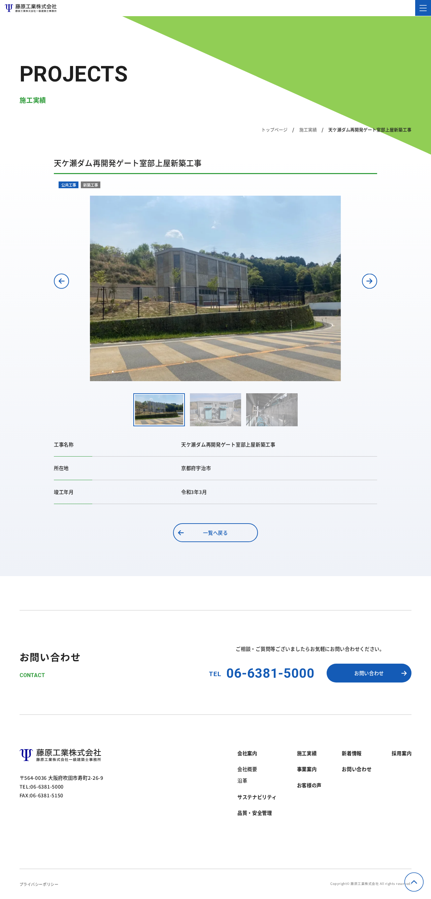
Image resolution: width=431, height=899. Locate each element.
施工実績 (308, 129)
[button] (61, 281)
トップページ (274, 129)
